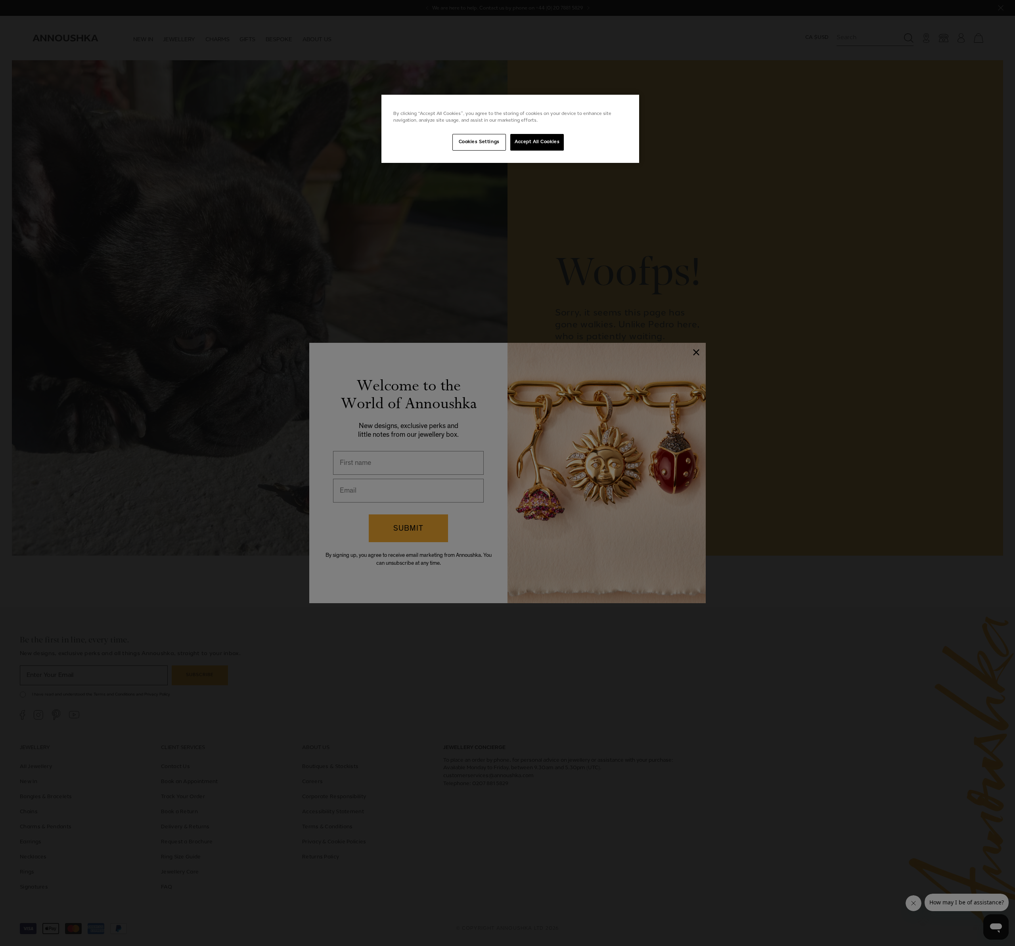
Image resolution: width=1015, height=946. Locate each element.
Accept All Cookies (537, 142)
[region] (510, 129)
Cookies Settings (479, 142)
